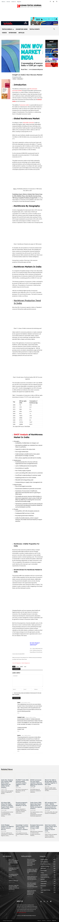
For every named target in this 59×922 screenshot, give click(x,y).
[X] (56, 1)
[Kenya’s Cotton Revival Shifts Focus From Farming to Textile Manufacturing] (23, 892)
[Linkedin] (53, 1)
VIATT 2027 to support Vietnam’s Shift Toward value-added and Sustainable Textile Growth (32, 885)
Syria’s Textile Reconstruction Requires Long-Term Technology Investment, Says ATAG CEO (13, 862)
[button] (54, 29)
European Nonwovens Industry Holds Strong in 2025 (36, 826)
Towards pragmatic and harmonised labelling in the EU (21, 804)
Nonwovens (19, 78)
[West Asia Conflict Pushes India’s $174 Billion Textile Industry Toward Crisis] (51, 821)
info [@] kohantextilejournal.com (29, 915)
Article (14, 78)
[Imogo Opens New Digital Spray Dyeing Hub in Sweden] (5, 869)
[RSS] (44, 901)
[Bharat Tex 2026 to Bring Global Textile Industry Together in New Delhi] (51, 776)
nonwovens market (24, 105)
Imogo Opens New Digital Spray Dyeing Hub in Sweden (14, 869)
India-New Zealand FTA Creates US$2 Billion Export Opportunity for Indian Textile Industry (7, 783)
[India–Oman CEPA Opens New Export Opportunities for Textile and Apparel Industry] (36, 798)
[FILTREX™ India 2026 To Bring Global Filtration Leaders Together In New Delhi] (22, 776)
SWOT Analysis (21, 434)
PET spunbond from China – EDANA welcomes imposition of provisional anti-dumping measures (51, 805)
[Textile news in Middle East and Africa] (29, 6)
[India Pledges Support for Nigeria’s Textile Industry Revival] (7, 821)
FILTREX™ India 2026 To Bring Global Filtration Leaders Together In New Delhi (22, 783)
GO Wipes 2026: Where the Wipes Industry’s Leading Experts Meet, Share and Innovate (7, 805)
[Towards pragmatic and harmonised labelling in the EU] (22, 798)
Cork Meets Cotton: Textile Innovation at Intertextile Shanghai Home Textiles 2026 (32, 871)
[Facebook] (50, 1)
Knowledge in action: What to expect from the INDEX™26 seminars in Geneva (22, 827)
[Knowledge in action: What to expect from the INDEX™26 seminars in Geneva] (22, 821)
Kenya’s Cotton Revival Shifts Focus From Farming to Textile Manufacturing (31, 892)
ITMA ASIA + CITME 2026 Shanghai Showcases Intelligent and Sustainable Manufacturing (14, 887)
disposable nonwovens (28, 122)
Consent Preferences (21, 912)
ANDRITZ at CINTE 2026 (13, 880)
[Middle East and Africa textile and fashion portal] (9, 904)
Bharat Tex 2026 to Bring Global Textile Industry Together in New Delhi (51, 782)
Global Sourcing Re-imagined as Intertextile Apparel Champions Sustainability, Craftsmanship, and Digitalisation (31, 862)
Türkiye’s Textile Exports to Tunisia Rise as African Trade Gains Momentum (32, 878)
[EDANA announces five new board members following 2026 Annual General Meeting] (36, 776)
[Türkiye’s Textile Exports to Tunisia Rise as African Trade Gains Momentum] (23, 878)
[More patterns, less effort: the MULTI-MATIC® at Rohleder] (5, 875)
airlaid (17, 666)
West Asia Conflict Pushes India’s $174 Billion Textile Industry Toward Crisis (51, 828)
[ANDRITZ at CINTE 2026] (5, 882)
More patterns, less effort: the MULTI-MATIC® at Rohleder (13, 875)
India (25, 666)
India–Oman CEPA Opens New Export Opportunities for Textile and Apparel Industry (36, 805)
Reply (18, 713)
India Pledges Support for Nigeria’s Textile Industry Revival (7, 827)
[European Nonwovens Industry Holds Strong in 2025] (36, 821)
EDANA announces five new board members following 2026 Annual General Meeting (36, 783)
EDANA (21, 666)
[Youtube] (50, 901)
